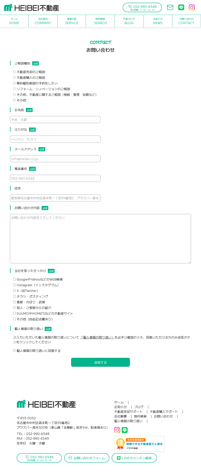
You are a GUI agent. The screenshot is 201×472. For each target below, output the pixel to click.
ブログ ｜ (142, 406)
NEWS (158, 21)
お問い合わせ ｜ (166, 416)
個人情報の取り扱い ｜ (131, 421)
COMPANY (43, 21)
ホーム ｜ (122, 402)
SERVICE (71, 21)
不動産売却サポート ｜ (131, 411)
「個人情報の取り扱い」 (97, 337)
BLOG (129, 21)
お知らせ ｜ (123, 406)
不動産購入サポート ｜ (167, 411)
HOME (14, 21)
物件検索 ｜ (143, 416)
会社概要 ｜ (123, 416)
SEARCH (100, 21)
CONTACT (186, 21)
